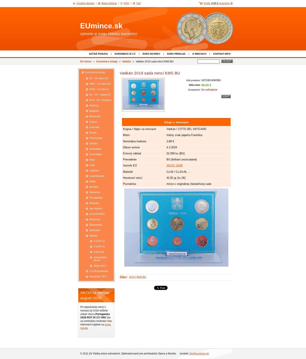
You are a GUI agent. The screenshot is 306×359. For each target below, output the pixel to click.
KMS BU (141, 277)
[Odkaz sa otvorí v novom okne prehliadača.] (143, 95)
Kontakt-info (222, 54)
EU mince (86, 61)
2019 (132, 277)
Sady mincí (99, 265)
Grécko (93, 143)
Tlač (138, 3)
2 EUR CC (99, 241)
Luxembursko (97, 176)
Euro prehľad (176, 54)
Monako (93, 186)
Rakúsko (94, 203)
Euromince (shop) (106, 61)
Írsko (92, 159)
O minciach (199, 54)
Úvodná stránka (85, 3)
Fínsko (93, 132)
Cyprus (93, 121)
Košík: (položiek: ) (218, 3)
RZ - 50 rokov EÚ (99, 78)
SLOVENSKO (97, 214)
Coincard (98, 252)
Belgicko (94, 111)
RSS (126, 3)
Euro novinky (151, 54)
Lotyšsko (94, 170)
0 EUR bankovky (98, 271)
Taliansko (94, 230)
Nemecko (94, 192)
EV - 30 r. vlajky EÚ (100, 94)
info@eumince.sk (199, 353)
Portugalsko (96, 197)
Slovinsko (94, 219)
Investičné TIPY (98, 276)
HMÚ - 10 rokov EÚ (100, 83)
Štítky (123, 277)
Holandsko (95, 148)
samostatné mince (100, 259)
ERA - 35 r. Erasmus (100, 100)
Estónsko (94, 127)
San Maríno (95, 208)
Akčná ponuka (98, 54)
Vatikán (126, 61)
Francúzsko (95, 138)
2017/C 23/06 (175, 165)
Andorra (93, 105)
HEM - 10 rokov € (99, 89)
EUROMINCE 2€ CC (125, 54)
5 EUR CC (99, 246)
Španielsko (95, 224)
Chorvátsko (95, 154)
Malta (92, 181)
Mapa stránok (109, 3)
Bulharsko (95, 116)
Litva (92, 165)
